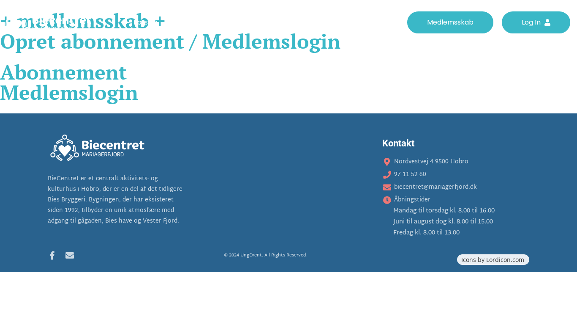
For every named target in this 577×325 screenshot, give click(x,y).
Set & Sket (341, 22)
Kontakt (385, 22)
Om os (182, 22)
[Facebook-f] (52, 255)
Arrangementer (283, 22)
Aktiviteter (225, 22)
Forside (145, 22)
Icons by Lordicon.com (492, 260)
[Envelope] (69, 255)
